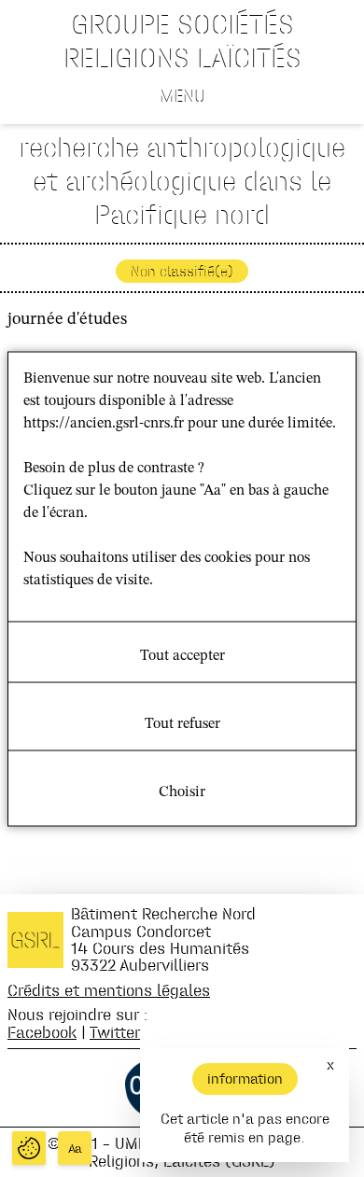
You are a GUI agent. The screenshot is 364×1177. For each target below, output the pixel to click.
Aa (75, 1149)
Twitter (115, 1032)
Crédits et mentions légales (108, 990)
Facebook (42, 1032)
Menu (182, 95)
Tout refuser (182, 723)
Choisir (182, 791)
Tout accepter (182, 655)
